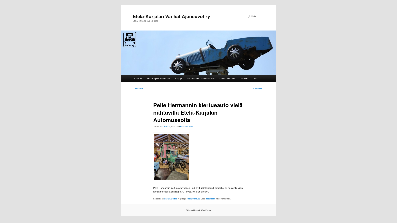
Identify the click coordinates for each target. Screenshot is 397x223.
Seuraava (258, 88)
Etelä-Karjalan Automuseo (158, 78)
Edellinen (138, 88)
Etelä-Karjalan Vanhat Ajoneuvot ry (171, 16)
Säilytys (178, 78)
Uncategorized (170, 198)
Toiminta (244, 78)
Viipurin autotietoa (227, 78)
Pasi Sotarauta (186, 126)
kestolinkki (210, 198)
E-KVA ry (138, 78)
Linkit (255, 78)
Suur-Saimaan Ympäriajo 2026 (200, 78)
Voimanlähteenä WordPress (198, 210)
